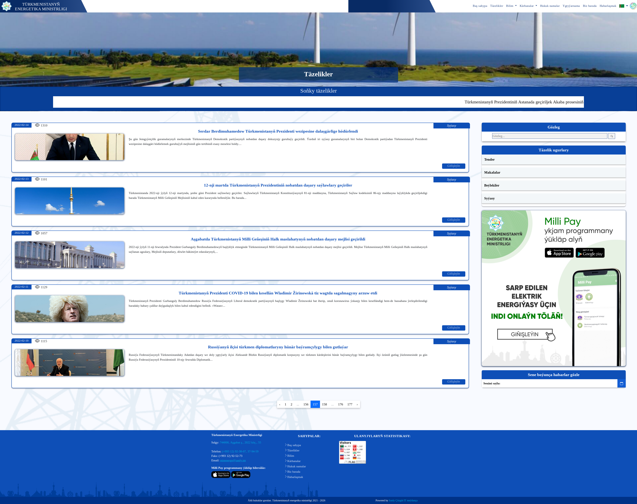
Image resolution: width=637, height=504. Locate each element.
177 (349, 404)
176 (340, 404)
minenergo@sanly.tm (233, 460)
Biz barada (590, 5)
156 (305, 404)
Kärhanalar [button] (527, 5)
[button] (624, 6)
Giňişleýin (453, 165)
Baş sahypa (480, 5)
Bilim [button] (510, 5)
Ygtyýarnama (571, 5)
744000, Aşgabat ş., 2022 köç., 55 (240, 442)
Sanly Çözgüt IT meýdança (403, 500)
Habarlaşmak (608, 5)
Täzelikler (496, 5)
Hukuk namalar (550, 5)
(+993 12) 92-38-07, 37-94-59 (240, 451)
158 (324, 404)
